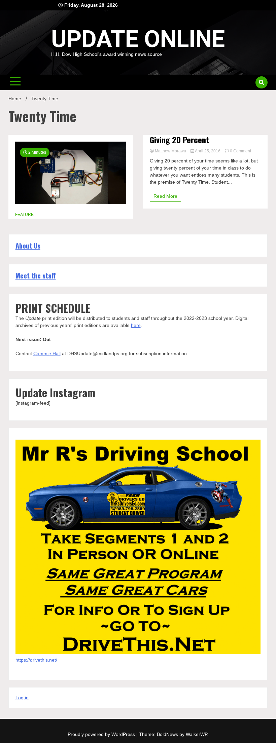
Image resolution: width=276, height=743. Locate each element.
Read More (165, 196)
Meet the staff (35, 275)
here (136, 325)
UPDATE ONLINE (138, 39)
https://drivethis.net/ (36, 660)
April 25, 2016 (207, 151)
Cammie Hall (47, 353)
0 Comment (240, 151)
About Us (27, 245)
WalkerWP (196, 734)
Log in (22, 697)
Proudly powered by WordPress (102, 734)
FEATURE (24, 214)
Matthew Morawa (170, 151)
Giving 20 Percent (179, 140)
